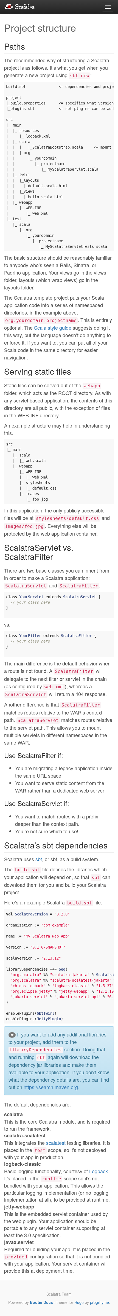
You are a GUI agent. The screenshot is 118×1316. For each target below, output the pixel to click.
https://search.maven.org (51, 1087)
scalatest (56, 1142)
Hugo (79, 1302)
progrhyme (99, 1302)
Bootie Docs (41, 1302)
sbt (38, 859)
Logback (98, 1171)
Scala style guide (52, 327)
